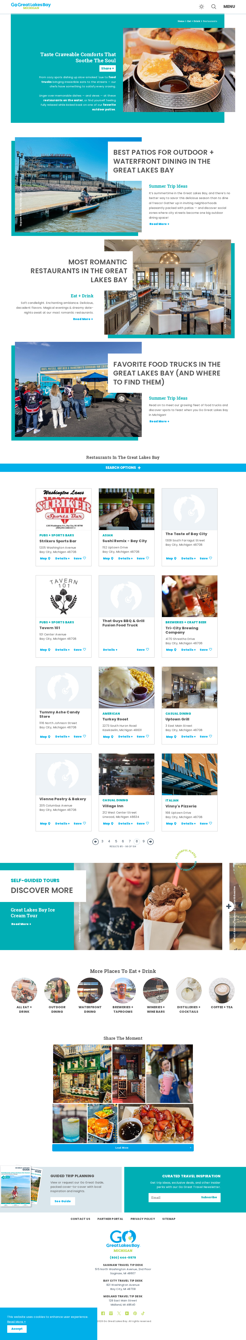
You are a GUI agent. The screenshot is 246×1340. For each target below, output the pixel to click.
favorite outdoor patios (104, 107)
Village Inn (112, 806)
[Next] (228, 906)
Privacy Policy (143, 1219)
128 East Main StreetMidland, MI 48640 (123, 1303)
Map (43, 558)
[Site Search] (214, 6)
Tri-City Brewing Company (182, 630)
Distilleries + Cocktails (189, 1010)
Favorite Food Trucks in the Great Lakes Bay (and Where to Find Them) (167, 374)
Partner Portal (110, 1219)
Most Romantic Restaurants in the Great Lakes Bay (78, 271)
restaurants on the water (63, 100)
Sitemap (168, 1219)
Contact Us (80, 1219)
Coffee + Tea (222, 1007)
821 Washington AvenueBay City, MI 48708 (123, 1287)
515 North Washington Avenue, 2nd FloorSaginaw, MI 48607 (123, 1271)
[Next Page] (150, 842)
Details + (62, 558)
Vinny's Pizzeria (181, 806)
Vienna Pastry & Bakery (62, 799)
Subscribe (209, 1197)
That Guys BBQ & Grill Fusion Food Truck (123, 623)
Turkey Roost (115, 719)
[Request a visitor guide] (21, 1186)
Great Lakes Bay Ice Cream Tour (33, 912)
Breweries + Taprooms (123, 1010)
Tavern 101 (49, 628)
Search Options (121, 468)
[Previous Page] (95, 842)
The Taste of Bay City (186, 534)
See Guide (63, 1201)
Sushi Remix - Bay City (124, 541)
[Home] (38, 4)
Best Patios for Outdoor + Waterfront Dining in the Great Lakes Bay (163, 162)
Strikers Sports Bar (58, 541)
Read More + (16, 1322)
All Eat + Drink (24, 1010)
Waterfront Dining (90, 1010)
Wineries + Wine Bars (156, 1010)
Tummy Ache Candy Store (59, 714)
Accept (17, 1329)
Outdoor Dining (57, 1010)
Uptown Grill (177, 719)
